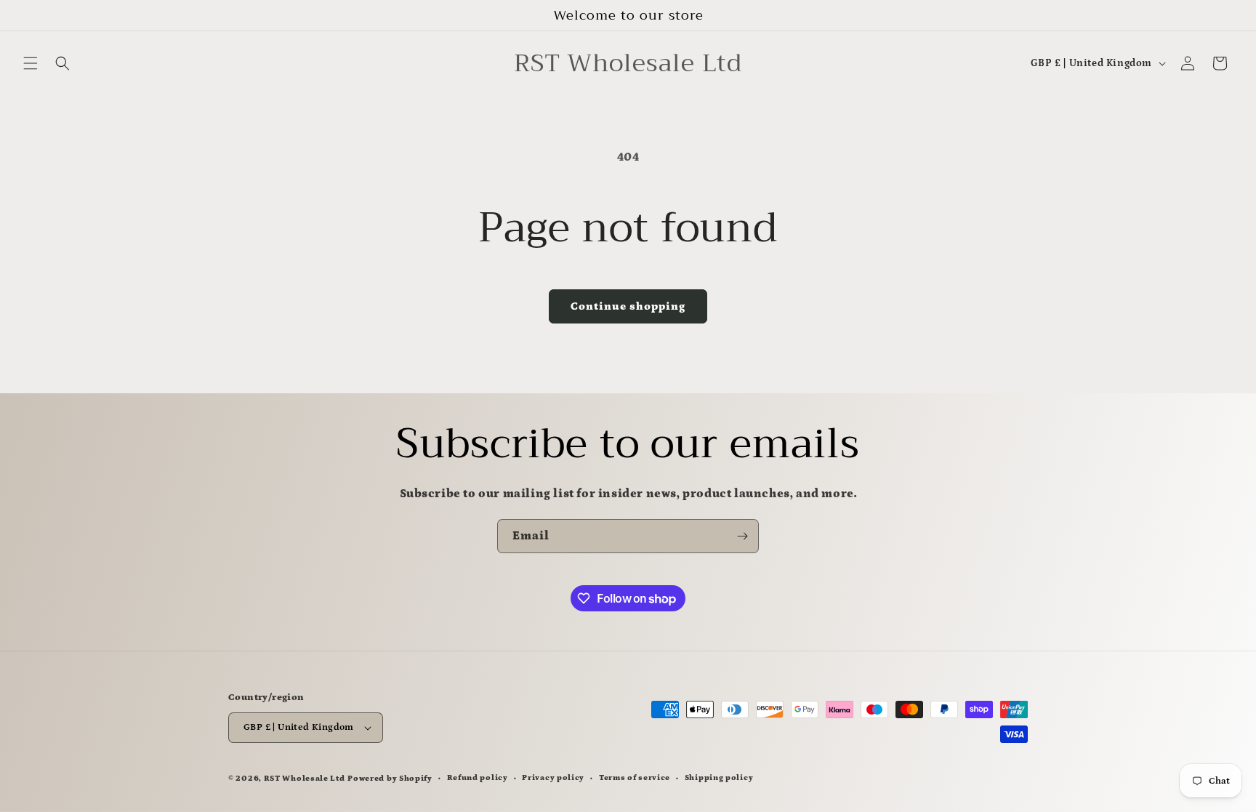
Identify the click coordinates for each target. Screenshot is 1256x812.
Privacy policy (553, 777)
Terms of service (634, 777)
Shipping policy (719, 777)
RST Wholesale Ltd (304, 778)
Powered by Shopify (389, 778)
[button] (31, 63)
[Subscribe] (742, 536)
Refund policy (477, 777)
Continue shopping (628, 306)
